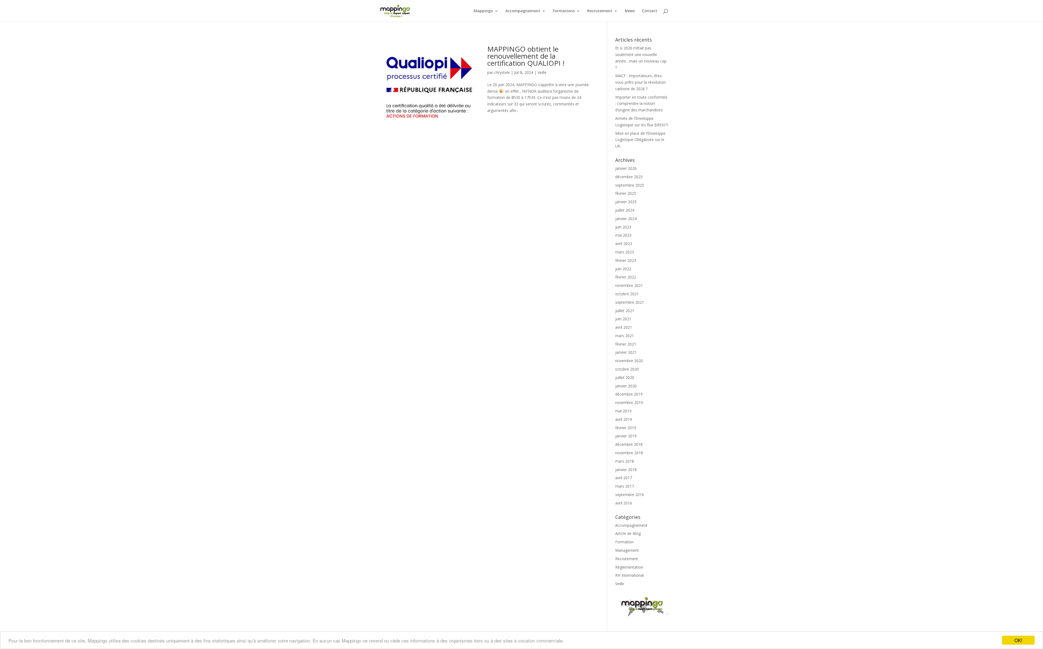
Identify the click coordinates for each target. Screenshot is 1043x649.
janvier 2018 (626, 469)
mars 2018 (624, 461)
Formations (564, 11)
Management (627, 550)
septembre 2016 (629, 494)
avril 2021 (623, 327)
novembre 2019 (629, 402)
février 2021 (625, 344)
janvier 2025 (626, 201)
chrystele (502, 72)
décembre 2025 (629, 176)
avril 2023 (623, 243)
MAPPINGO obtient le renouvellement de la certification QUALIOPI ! (525, 56)
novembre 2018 (629, 452)
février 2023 (625, 260)
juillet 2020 (624, 377)
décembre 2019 (629, 394)
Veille (542, 72)
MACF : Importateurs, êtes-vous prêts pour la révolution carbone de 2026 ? (640, 82)
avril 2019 (623, 419)
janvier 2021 (626, 352)
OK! (1018, 640)
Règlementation (629, 567)
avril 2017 (623, 477)
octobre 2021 (627, 293)
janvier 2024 (626, 218)
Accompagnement (522, 11)
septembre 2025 (629, 185)
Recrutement (599, 11)
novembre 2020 (629, 360)
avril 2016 (623, 503)
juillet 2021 (624, 310)
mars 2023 (624, 252)
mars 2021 (624, 335)
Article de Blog (628, 533)
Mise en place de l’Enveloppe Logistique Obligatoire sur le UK (640, 140)
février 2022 (625, 277)
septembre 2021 (629, 302)
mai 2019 (623, 410)
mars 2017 (624, 486)
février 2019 (625, 427)
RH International (629, 575)
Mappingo (483, 11)
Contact (649, 11)
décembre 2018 (629, 444)
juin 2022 (623, 268)
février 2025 (625, 193)
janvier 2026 (626, 168)
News (630, 11)
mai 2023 (623, 235)
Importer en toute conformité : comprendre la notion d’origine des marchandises (641, 104)
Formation (624, 541)
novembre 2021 (629, 285)
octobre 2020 (627, 369)
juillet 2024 (624, 210)
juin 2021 (623, 318)
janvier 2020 (626, 385)
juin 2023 (623, 227)
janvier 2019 (626, 435)
